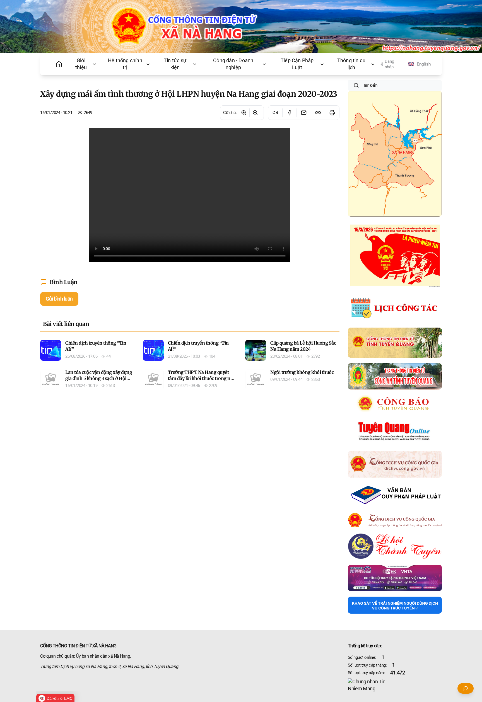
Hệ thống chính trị (125, 64)
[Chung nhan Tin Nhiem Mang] (395, 685)
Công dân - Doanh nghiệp (233, 64)
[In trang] (332, 112)
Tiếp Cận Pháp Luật (297, 64)
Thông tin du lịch (351, 64)
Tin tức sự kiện (175, 64)
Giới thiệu (81, 64)
